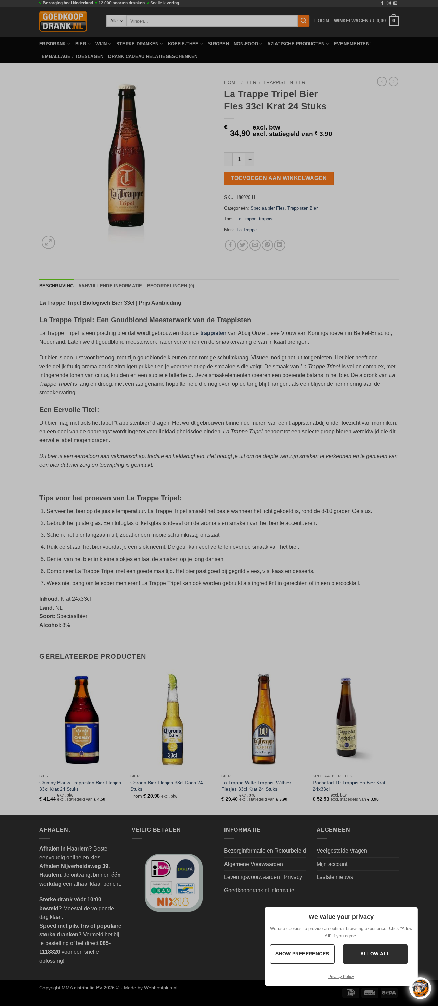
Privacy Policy (341, 976)
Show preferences (302, 953)
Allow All (375, 953)
